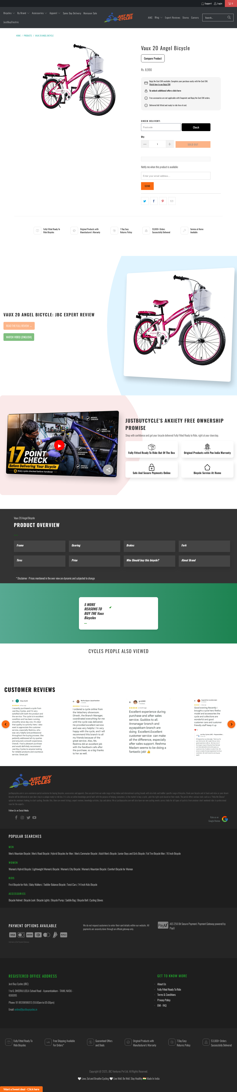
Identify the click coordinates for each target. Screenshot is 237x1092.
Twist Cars (72, 884)
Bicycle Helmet (15, 900)
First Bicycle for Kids (18, 884)
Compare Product (153, 58)
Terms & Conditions (166, 995)
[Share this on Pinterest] (163, 201)
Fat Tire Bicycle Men (155, 853)
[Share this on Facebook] (154, 201)
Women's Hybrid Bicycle (20, 869)
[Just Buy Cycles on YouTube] (34, 817)
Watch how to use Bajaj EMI (159, 84)
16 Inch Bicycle (173, 853)
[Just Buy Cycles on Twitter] (28, 817)
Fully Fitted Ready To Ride (169, 989)
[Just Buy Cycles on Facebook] (16, 817)
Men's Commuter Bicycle (86, 853)
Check (196, 127)
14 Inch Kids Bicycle (87, 884)
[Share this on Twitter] (145, 201)
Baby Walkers (35, 884)
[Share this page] (108, 469)
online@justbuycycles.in (26, 1009)
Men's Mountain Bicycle (19, 853)
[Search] (229, 17)
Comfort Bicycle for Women (120, 869)
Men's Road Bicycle (40, 853)
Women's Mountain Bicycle (94, 869)
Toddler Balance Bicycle (54, 884)
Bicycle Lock (29, 900)
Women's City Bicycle (70, 869)
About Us (161, 984)
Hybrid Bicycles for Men (62, 853)
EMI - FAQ (161, 1005)
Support (208, 3)
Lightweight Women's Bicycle (45, 869)
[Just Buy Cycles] (118, 17)
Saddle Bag (70, 900)
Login (219, 3)
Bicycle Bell (82, 900)
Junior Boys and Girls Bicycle (131, 853)
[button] (9, 13)
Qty (142, 136)
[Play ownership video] (59, 445)
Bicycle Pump (57, 900)
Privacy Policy (163, 1000)
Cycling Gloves (96, 900)
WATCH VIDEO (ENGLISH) (19, 337)
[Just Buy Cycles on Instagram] (22, 817)
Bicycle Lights (43, 900)
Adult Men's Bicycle (108, 853)
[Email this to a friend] (172, 201)
